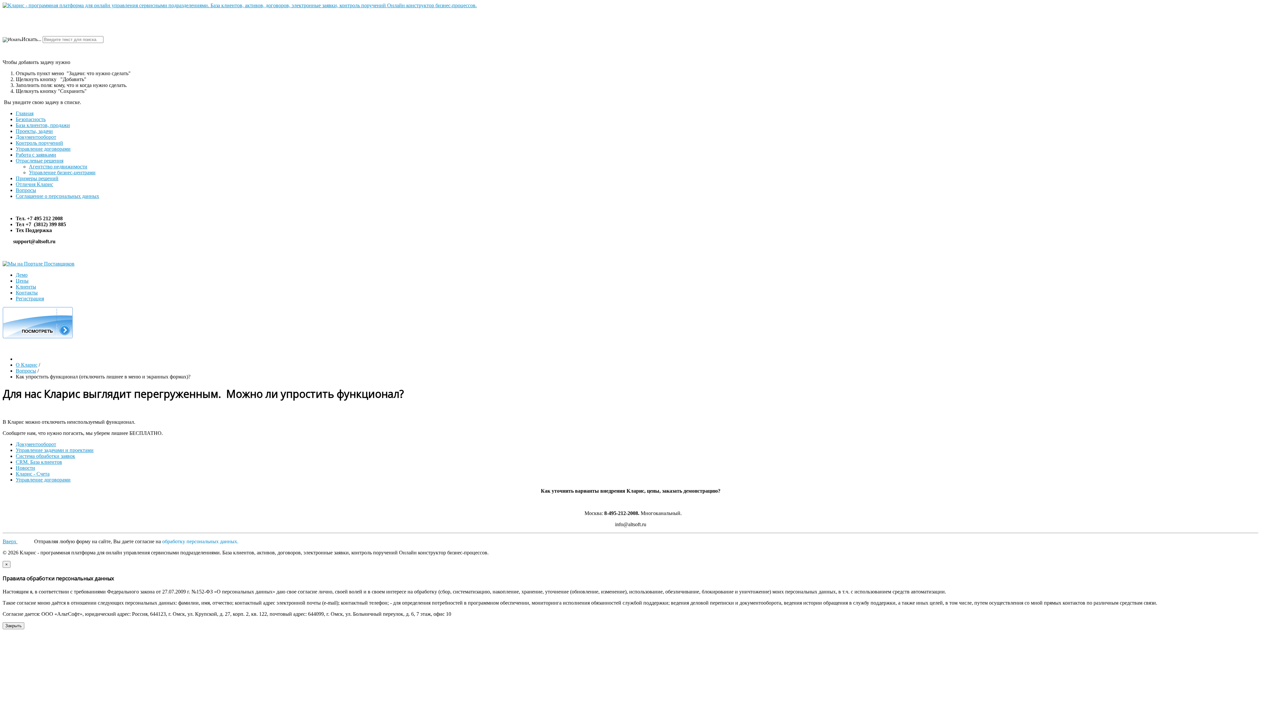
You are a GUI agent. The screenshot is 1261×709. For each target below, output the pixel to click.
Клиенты (26, 287)
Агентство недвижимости (58, 166)
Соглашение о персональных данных (57, 196)
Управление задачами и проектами (55, 450)
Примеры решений (37, 178)
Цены (22, 281)
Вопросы (26, 190)
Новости (25, 468)
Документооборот (36, 137)
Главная (24, 113)
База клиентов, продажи (43, 125)
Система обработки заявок (45, 456)
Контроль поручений (39, 143)
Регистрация (30, 298)
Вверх (10, 541)
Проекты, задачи (34, 131)
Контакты (27, 292)
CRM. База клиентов (39, 462)
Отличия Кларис (34, 184)
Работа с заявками (36, 155)
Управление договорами (43, 149)
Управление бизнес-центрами (62, 172)
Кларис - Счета (33, 474)
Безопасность (31, 119)
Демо (22, 275)
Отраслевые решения (39, 160)
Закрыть (13, 625)
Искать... (31, 39)
